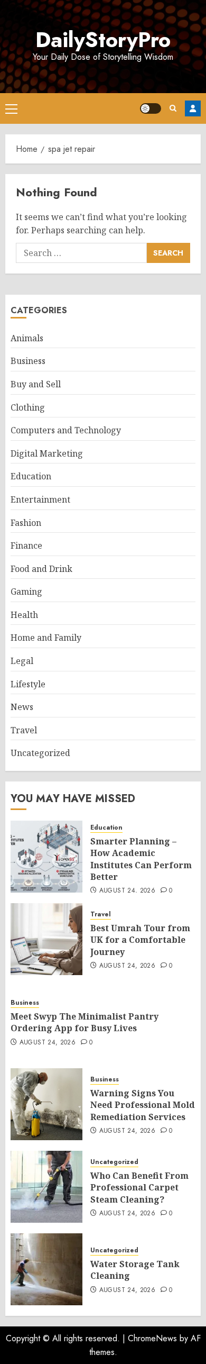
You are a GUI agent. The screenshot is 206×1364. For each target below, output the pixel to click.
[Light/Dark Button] (150, 108)
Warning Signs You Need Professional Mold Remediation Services (142, 1105)
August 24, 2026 (127, 891)
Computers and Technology (66, 430)
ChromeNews (152, 1338)
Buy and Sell (36, 384)
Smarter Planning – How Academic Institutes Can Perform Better (141, 859)
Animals (27, 338)
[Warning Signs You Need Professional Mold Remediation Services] (46, 1104)
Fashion (26, 523)
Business (28, 361)
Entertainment (40, 499)
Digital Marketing (47, 453)
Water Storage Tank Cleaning (135, 1269)
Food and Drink (41, 569)
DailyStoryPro (103, 39)
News (22, 707)
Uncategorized (40, 753)
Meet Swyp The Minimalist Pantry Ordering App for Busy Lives (84, 1022)
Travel (24, 730)
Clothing (28, 407)
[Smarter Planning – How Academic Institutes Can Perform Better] (46, 857)
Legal (22, 661)
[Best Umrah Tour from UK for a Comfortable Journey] (46, 939)
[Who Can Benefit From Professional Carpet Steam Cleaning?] (46, 1187)
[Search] (173, 108)
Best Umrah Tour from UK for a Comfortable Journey (140, 940)
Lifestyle (28, 684)
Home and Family (46, 637)
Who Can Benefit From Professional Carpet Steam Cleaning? (139, 1187)
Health (24, 615)
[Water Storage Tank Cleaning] (46, 1269)
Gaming (26, 591)
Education (31, 476)
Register (193, 108)
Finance (26, 545)
